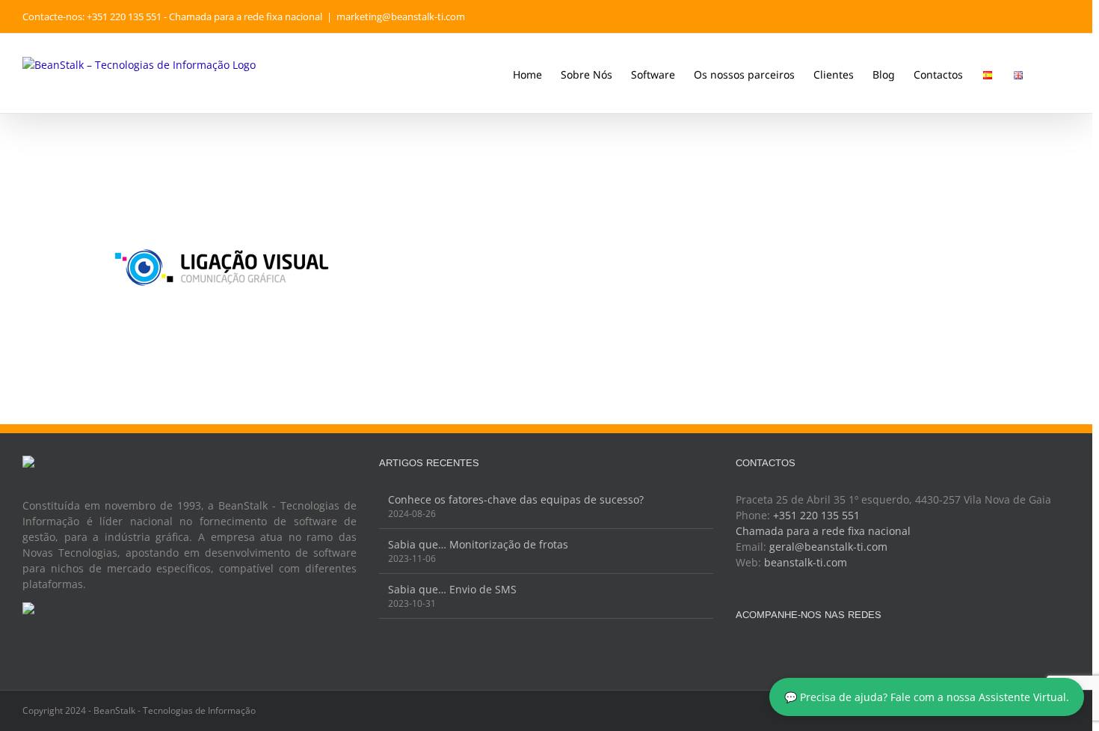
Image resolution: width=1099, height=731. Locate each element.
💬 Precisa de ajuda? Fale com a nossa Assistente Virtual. (926, 697)
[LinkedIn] (800, 651)
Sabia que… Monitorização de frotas (478, 544)
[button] (1047, 73)
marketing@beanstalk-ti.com (400, 16)
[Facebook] (740, 651)
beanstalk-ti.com (805, 562)
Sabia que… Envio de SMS (452, 589)
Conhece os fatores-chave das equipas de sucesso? (516, 499)
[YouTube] (780, 651)
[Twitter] (760, 651)
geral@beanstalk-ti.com (828, 546)
